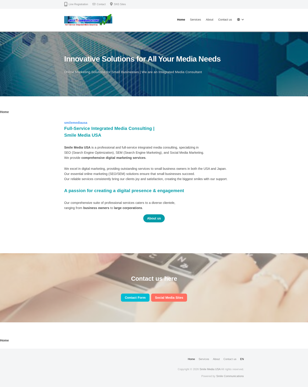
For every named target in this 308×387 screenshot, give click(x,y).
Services (195, 19)
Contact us (225, 19)
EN (242, 359)
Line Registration (78, 4)
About (209, 19)
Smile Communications (230, 376)
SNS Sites (120, 4)
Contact (101, 4)
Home (181, 19)
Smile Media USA (210, 369)
